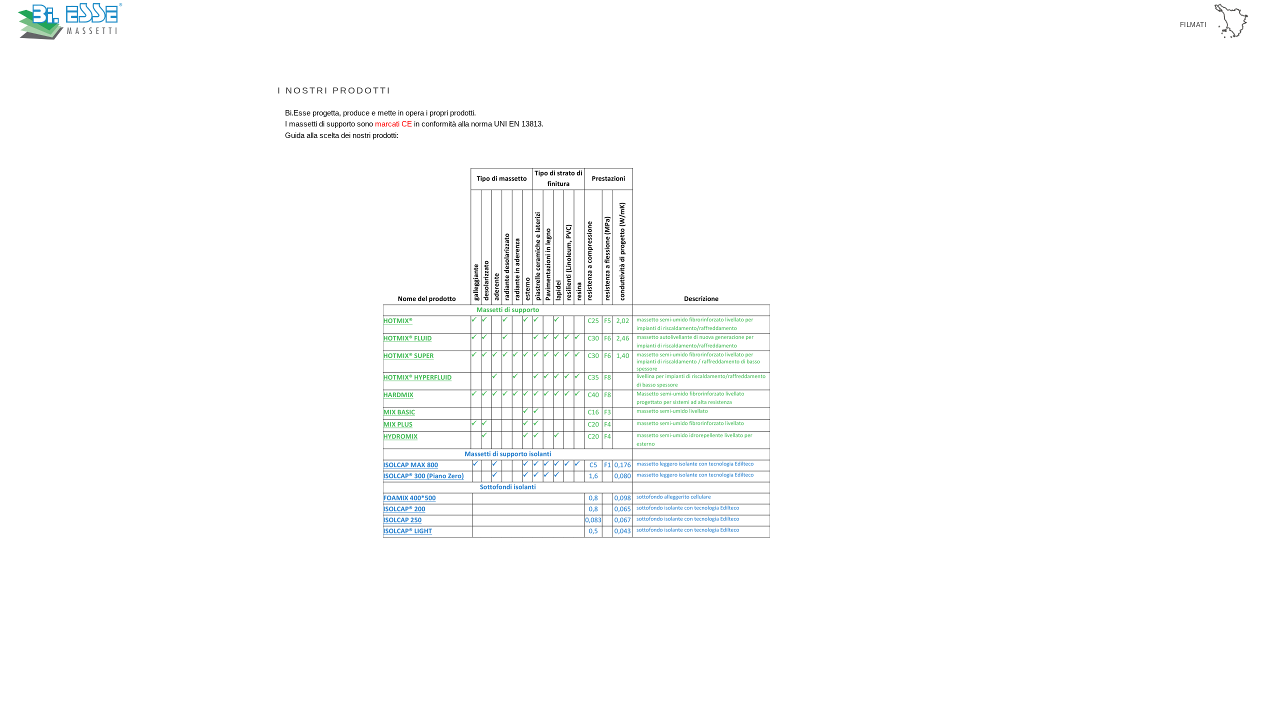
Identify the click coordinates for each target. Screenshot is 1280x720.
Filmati (1193, 24)
